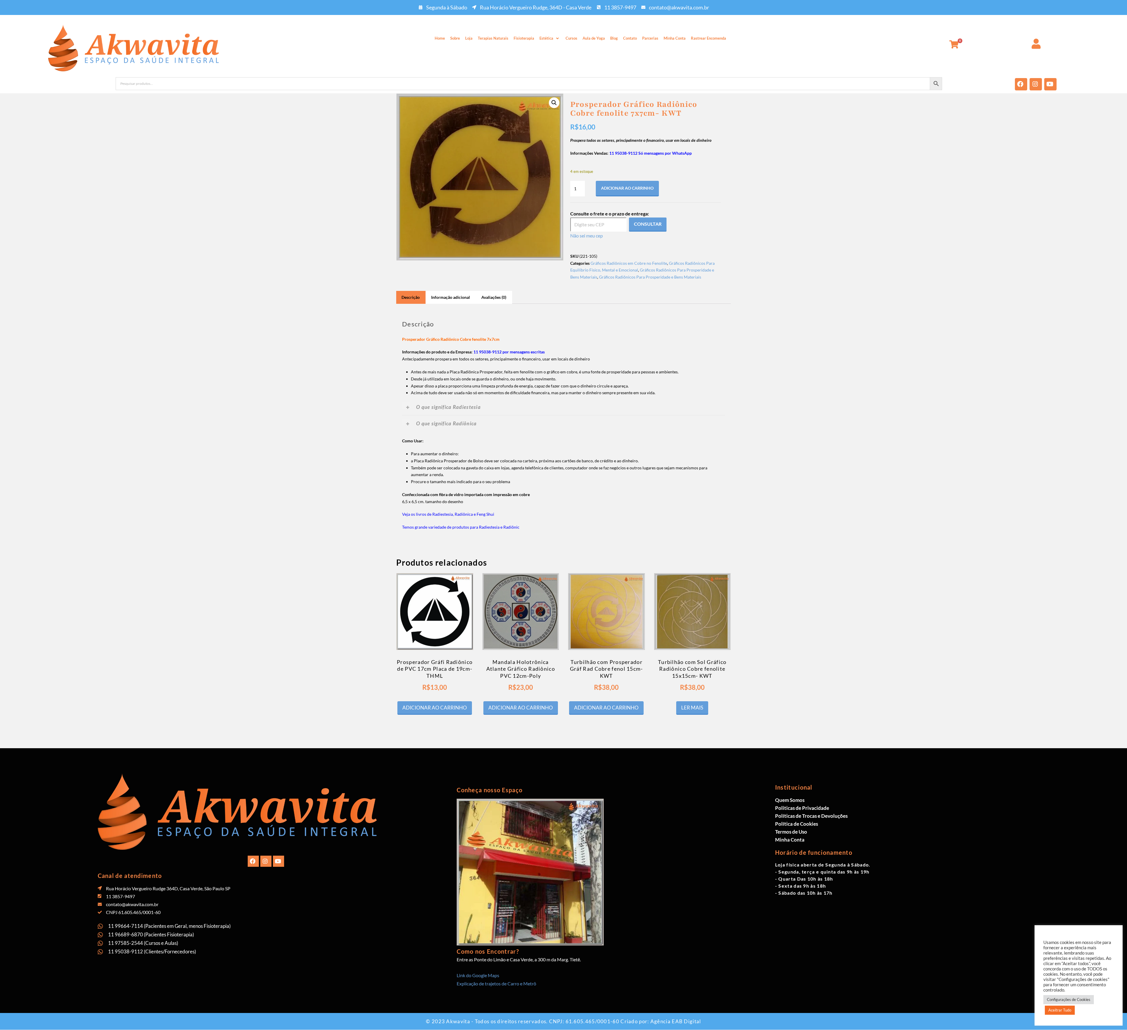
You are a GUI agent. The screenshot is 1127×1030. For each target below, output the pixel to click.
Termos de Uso (791, 832)
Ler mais (692, 707)
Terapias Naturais (493, 38)
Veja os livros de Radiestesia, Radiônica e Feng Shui (448, 514)
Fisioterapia (524, 38)
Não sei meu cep (586, 235)
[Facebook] (1021, 84)
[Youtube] (1050, 84)
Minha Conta (675, 38)
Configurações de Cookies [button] (1068, 999)
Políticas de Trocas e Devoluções (811, 816)
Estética (546, 38)
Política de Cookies (796, 824)
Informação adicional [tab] (450, 297)
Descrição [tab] (410, 297)
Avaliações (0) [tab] (493, 297)
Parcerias (650, 38)
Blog (614, 38)
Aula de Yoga (594, 38)
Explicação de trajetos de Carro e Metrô (496, 983)
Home (440, 38)
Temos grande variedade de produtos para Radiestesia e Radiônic (460, 527)
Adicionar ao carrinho (627, 188)
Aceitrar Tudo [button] (1059, 1010)
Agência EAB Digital (675, 1021)
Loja (469, 38)
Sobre (455, 38)
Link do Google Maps (478, 975)
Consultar (648, 224)
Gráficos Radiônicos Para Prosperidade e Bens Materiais (650, 276)
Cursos (571, 38)
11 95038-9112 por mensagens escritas (509, 351)
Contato (630, 38)
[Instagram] (1036, 84)
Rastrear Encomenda (708, 38)
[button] (550, 38)
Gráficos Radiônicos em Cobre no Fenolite (629, 263)
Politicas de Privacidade (802, 808)
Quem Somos (789, 800)
